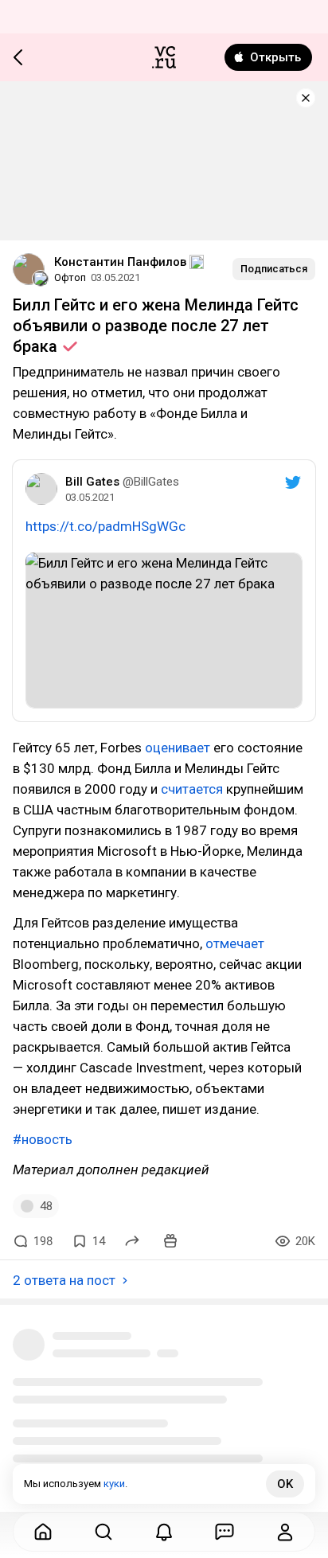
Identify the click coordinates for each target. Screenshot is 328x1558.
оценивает (177, 748)
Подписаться (273, 269)
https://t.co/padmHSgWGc (105, 526)
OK (285, 1484)
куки (114, 1484)
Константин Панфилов (120, 262)
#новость (42, 1139)
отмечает (234, 943)
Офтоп (70, 277)
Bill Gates (92, 481)
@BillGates (151, 481)
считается (192, 789)
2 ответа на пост (64, 1280)
